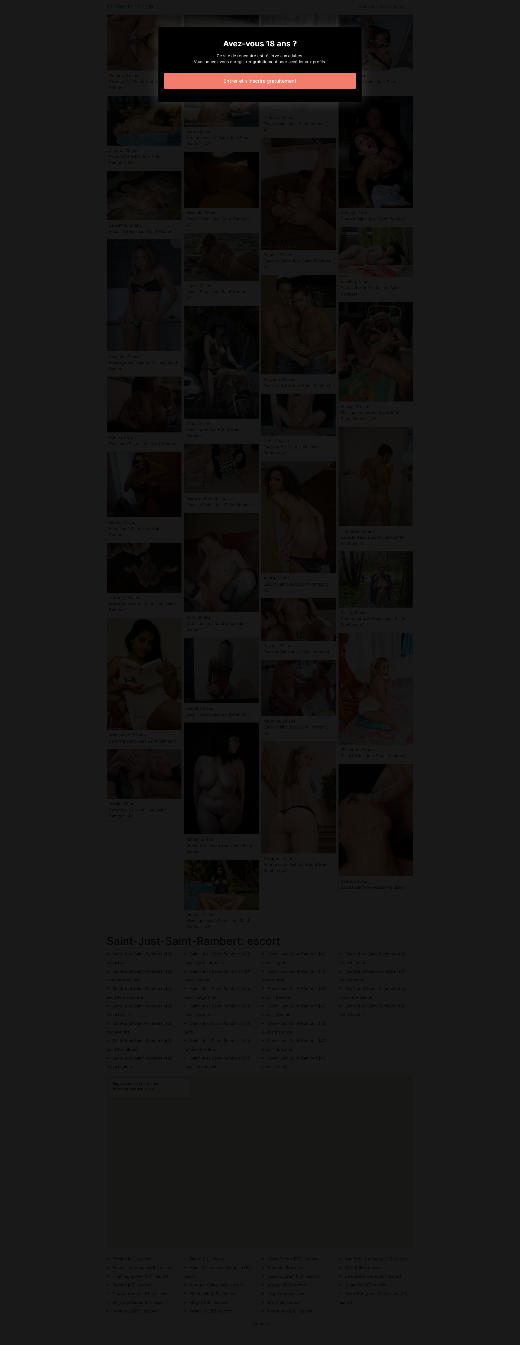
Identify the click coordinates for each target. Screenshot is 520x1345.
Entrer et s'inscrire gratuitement (260, 81)
